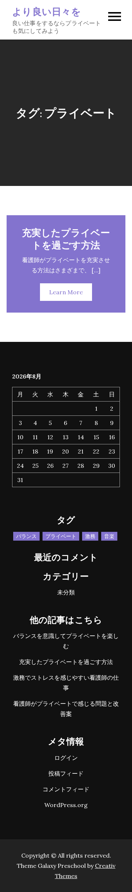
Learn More (66, 292)
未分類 (66, 592)
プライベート (60, 536)
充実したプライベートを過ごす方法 (66, 238)
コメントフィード (66, 789)
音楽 (109, 536)
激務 (90, 536)
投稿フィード (66, 773)
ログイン (66, 757)
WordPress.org (66, 805)
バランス (26, 536)
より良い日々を (46, 11)
